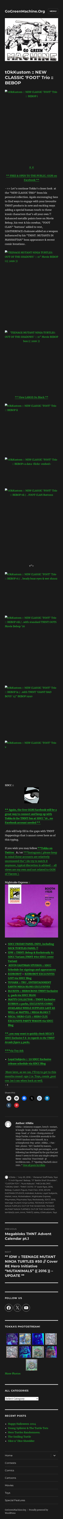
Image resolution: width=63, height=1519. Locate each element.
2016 (50, 1186)
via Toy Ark (17, 1050)
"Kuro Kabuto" (28, 1183)
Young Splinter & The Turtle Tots (28, 1428)
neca (14, 1196)
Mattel (8, 1196)
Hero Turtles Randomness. (24, 1432)
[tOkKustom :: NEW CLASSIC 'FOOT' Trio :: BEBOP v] (31, 508)
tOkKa (12, 1177)
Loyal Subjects (50, 1193)
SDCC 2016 (50, 1199)
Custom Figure (20, 1190)
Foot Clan (33, 1190)
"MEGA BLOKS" (43, 1183)
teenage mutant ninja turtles (19, 1203)
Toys (56, 1177)
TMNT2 (29, 1212)
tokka (36, 1212)
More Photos (12, 1373)
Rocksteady (38, 1199)
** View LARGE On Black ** (31, 397)
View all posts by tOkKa (34, 1165)
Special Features (15, 1500)
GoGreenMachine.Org (25, 11)
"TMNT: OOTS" (26, 1186)
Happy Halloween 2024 (22, 1423)
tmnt (22, 1212)
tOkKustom (46, 1212)
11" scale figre (40, 1186)
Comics (9, 1470)
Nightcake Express (41, 1196)
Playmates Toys (23, 1199)
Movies (9, 1485)
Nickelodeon (24, 1196)
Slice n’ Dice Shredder (21, 1440)
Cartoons (10, 1477)
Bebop (8, 1190)
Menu (53, 11)
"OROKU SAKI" (12, 1186)
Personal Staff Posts (43, 1177)
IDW (41, 1190)
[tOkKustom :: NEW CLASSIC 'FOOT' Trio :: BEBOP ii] (31, 428)
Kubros (38, 1193)
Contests (10, 1463)
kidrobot (29, 1193)
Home (9, 1455)
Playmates (10, 1199)
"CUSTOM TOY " (12, 1183)
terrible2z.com (12, 1212)
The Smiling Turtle (19, 1436)
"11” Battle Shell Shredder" (44, 1180)
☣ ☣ (31, 167)
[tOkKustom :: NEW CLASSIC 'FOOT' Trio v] (31, 760)
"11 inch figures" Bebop (19, 1180)
